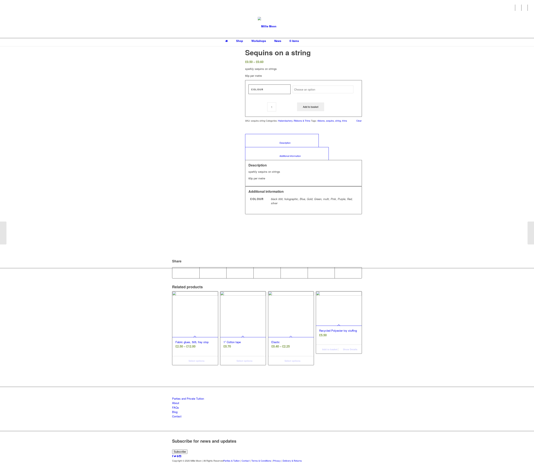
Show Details (349, 349)
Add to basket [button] (329, 349)
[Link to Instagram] (531, 8)
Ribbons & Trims (302, 120)
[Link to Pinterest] (524, 8)
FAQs (175, 407)
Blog (175, 412)
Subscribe (180, 451)
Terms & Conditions (261, 460)
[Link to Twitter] (518, 8)
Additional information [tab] (287, 155)
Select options (196, 360)
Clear (359, 121)
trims (344, 120)
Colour (257, 89)
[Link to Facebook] (512, 8)
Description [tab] (282, 142)
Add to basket (310, 106)
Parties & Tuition (231, 460)
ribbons (321, 120)
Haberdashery (285, 120)
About (175, 403)
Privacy (277, 460)
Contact (176, 416)
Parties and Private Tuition (188, 399)
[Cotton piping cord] (531, 233)
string (338, 120)
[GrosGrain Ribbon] (3, 233)
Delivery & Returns (292, 460)
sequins (330, 120)
